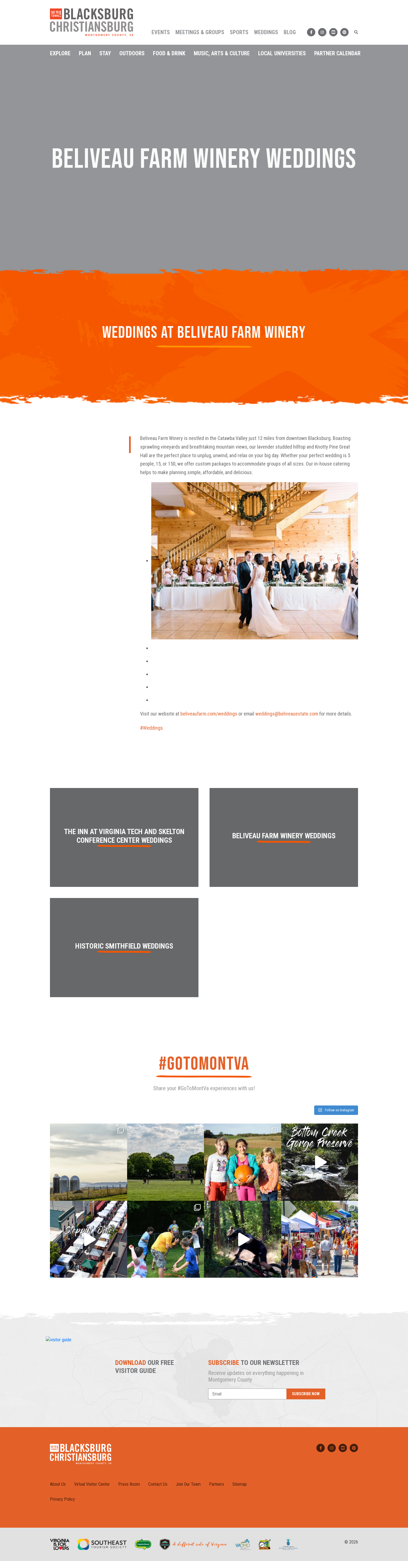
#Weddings (151, 728)
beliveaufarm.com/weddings (208, 714)
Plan (85, 53)
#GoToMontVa (204, 1064)
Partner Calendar (337, 53)
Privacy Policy (62, 1499)
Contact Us (157, 1484)
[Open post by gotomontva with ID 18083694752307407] (88, 1162)
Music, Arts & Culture (222, 53)
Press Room (129, 1484)
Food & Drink (169, 53)
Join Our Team (188, 1484)
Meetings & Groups (199, 32)
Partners (216, 1484)
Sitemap (239, 1484)
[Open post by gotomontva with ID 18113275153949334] (319, 1162)
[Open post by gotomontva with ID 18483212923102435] (88, 1239)
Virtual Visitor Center (92, 1484)
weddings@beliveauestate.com (286, 714)
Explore (60, 53)
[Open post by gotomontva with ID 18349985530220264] (165, 1239)
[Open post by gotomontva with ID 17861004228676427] (242, 1162)
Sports (239, 32)
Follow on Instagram (339, 1110)
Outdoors (132, 53)
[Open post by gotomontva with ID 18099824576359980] (242, 1239)
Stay (105, 53)
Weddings (266, 32)
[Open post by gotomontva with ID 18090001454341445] (319, 1239)
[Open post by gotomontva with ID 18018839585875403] (165, 1162)
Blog (290, 32)
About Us (58, 1484)
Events (161, 32)
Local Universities (282, 53)
